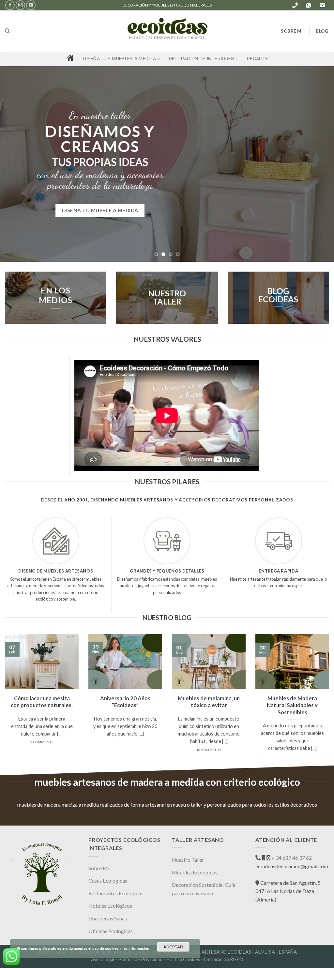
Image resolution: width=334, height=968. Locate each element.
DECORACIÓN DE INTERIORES (201, 59)
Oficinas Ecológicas (110, 931)
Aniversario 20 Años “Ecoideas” (125, 702)
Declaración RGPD (223, 959)
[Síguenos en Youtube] (31, 5)
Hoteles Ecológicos (110, 905)
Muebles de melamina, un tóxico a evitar (209, 702)
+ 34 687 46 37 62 (291, 858)
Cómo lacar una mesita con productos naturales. (42, 702)
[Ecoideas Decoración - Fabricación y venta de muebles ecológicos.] (167, 31)
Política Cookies (183, 959)
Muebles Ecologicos (195, 872)
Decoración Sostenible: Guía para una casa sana (203, 889)
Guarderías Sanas (107, 918)
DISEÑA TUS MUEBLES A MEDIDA (119, 59)
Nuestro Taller (188, 859)
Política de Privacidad (140, 959)
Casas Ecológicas (107, 880)
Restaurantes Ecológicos (116, 893)
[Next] (319, 164)
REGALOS (257, 59)
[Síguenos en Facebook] (10, 5)
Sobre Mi (98, 868)
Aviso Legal (102, 959)
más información (134, 948)
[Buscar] (7, 31)
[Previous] (15, 164)
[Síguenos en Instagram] (20, 5)
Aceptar (173, 947)
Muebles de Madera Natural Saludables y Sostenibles (292, 705)
